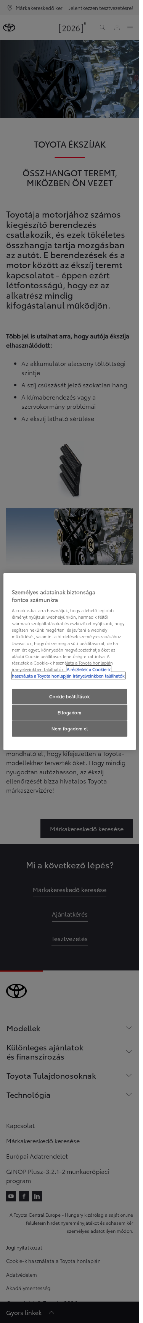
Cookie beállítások (69, 696)
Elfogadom (69, 712)
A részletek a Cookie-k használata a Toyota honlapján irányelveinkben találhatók (68, 672)
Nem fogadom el (69, 728)
